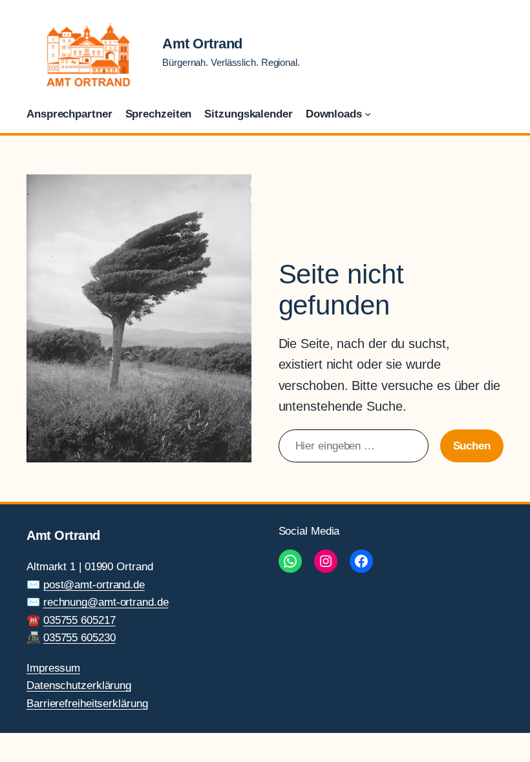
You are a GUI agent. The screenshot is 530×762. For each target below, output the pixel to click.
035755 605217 (79, 619)
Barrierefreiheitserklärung (86, 703)
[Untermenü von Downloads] (368, 113)
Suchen (472, 445)
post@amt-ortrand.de (94, 584)
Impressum (53, 667)
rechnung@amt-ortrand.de (106, 601)
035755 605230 (79, 637)
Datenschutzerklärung (78, 685)
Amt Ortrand (202, 44)
